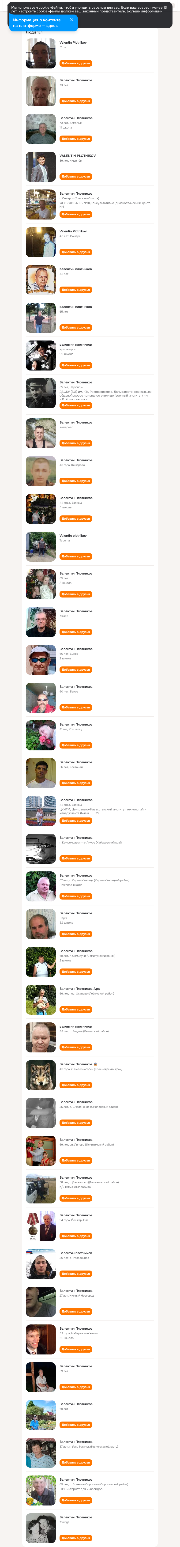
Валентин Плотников (76, 80)
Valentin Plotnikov (73, 42)
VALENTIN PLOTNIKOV (78, 156)
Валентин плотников (76, 1253)
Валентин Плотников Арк (80, 989)
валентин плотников (76, 269)
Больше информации (144, 11)
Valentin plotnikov (73, 535)
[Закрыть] (71, 20)
